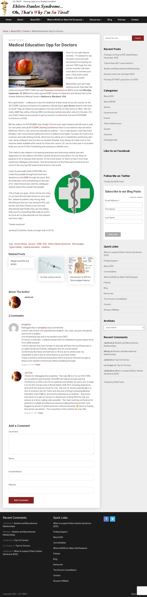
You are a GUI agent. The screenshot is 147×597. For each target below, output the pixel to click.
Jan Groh (28, 373)
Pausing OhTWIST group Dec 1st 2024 (121, 79)
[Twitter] (112, 519)
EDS (45, 244)
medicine (45, 247)
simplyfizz (26, 324)
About (20, 20)
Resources (95, 20)
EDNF (26, 177)
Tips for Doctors (122, 360)
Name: (11, 458)
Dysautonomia (110, 112)
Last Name (110, 217)
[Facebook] (106, 519)
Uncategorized (110, 140)
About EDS (35, 20)
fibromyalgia (78, 244)
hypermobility (15, 247)
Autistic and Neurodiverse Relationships (122, 69)
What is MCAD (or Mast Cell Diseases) (64, 20)
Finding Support (111, 261)
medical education (31, 247)
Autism (107, 107)
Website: (12, 485)
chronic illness (20, 244)
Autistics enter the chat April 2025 (119, 74)
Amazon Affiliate (111, 310)
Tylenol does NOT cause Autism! (118, 63)
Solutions (108, 134)
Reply (38, 365)
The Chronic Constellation (115, 299)
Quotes (107, 129)
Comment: (13, 432)
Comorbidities (110, 271)
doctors (31, 244)
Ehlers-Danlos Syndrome (59, 244)
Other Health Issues (112, 123)
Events (26, 31)
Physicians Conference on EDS (58, 90)
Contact (134, 20)
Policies (121, 20)
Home (8, 20)
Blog (110, 20)
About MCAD (110, 102)
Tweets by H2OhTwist (114, 181)
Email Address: (15, 471)
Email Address (112, 200)
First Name (110, 209)
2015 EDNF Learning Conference (43, 127)
